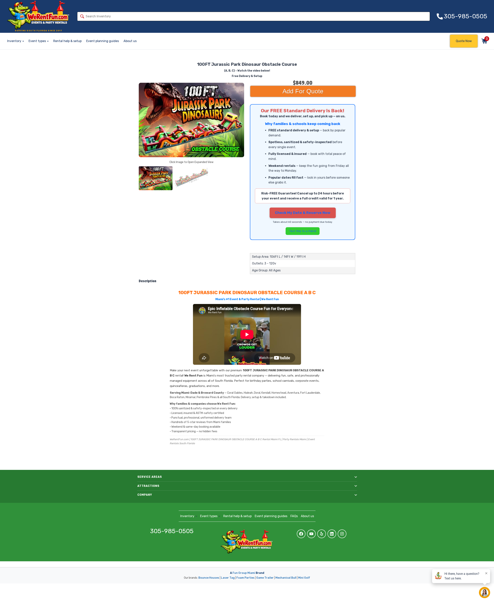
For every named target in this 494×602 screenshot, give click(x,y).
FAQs (294, 516)
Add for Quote (303, 91)
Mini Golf (304, 577)
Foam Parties (245, 577)
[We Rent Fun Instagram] (342, 533)
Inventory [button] (14, 41)
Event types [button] (38, 41)
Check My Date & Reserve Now (302, 212)
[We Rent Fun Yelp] (321, 533)
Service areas (149, 477)
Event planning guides (102, 41)
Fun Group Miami (244, 573)
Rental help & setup (67, 41)
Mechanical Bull (285, 577)
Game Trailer (265, 577)
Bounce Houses (208, 577)
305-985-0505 (172, 531)
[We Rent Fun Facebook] (301, 533)
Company (144, 494)
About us (130, 41)
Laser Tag (228, 577)
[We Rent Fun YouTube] (311, 533)
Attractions (148, 486)
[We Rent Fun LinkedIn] (331, 533)
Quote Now (464, 41)
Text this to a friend (302, 231)
